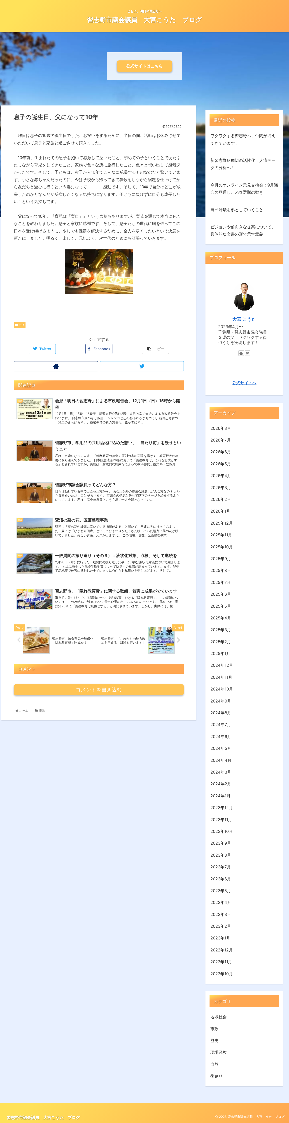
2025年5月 (220, 606)
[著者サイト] (56, 366)
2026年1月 (220, 511)
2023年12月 (221, 807)
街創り (216, 1076)
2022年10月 (221, 973)
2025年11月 (221, 535)
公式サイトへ (244, 383)
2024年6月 (220, 736)
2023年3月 (220, 914)
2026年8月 (220, 428)
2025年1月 (220, 653)
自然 (214, 1064)
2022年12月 (221, 950)
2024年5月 (220, 748)
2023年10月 (221, 831)
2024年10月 (221, 689)
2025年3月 (220, 630)
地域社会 (218, 1017)
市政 (21, 325)
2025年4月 (220, 618)
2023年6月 (220, 879)
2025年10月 (221, 547)
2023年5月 (220, 891)
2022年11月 (221, 962)
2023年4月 (220, 902)
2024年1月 (220, 795)
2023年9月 (220, 843)
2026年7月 (220, 440)
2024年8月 (220, 713)
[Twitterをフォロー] (142, 366)
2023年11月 (221, 819)
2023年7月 (220, 867)
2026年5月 (220, 463)
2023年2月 (220, 926)
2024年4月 (220, 760)
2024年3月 (220, 772)
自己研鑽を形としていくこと (236, 209)
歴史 (214, 1040)
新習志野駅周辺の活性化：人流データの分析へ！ (242, 164)
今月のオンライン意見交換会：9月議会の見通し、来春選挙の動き (244, 189)
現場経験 (218, 1052)
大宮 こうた (244, 319)
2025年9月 (220, 559)
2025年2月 (220, 641)
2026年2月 (220, 499)
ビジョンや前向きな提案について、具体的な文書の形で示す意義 (242, 231)
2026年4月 (220, 475)
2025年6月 (220, 594)
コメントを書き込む (99, 690)
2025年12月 (221, 523)
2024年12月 (221, 665)
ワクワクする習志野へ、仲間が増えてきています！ (242, 139)
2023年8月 (220, 855)
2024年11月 (221, 677)
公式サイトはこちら (144, 66)
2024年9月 (220, 701)
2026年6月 (220, 452)
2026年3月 (220, 487)
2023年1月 (220, 938)
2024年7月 (220, 724)
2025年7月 (220, 582)
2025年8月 (220, 570)
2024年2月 (220, 784)
